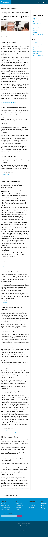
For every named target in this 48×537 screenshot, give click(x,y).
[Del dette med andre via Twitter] (10, 495)
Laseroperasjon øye (37, 28)
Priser (18, 2)
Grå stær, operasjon (37, 30)
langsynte (22, 240)
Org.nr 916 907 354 (24, 530)
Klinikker (14, 2)
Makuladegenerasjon (38, 46)
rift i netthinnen (19, 75)
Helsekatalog (26, 2)
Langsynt (5, 264)
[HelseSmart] (5, 2)
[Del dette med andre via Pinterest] (16, 495)
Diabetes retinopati (37, 44)
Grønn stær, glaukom (38, 55)
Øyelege (5, 176)
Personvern (25, 527)
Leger (22, 2)
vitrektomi (6, 402)
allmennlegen (8, 276)
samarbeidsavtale (23, 488)
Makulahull (5, 302)
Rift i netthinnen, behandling (9, 102)
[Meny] (44, 2)
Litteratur (32, 2)
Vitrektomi (5, 430)
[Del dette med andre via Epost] (13, 495)
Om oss (30, 527)
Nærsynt (5, 266)
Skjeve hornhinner (37, 51)
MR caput (35, 32)
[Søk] (39, 2)
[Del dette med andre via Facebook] (7, 495)
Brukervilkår (18, 527)
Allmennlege (6, 174)
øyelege (26, 274)
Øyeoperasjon (36, 27)
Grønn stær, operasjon (38, 34)
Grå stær (5, 263)
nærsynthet (16, 238)
